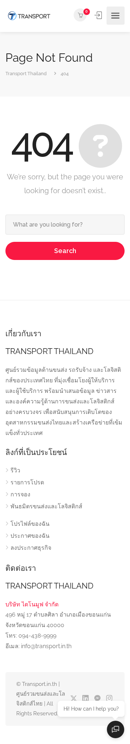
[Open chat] (115, 729)
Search (65, 251)
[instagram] (109, 698)
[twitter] (73, 698)
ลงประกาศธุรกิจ (30, 547)
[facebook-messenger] (97, 698)
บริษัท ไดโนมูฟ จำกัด (31, 604)
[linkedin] (85, 698)
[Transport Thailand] (28, 16)
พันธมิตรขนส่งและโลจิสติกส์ (46, 506)
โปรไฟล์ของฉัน (29, 523)
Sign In (99, 15)
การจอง (20, 494)
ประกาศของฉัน (29, 535)
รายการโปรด (27, 482)
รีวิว (15, 470)
